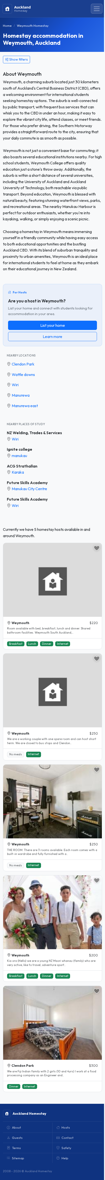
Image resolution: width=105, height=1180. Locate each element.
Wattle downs (23, 374)
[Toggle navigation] (97, 9)
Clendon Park (23, 364)
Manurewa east (25, 405)
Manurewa (21, 395)
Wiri (15, 384)
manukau (19, 455)
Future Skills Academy (27, 482)
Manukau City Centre (29, 488)
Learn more (52, 336)
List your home (52, 325)
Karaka (18, 472)
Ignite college (19, 449)
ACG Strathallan (22, 466)
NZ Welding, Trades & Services (34, 432)
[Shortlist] (97, 548)
